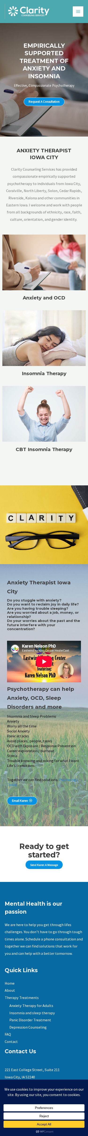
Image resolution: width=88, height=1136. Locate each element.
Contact (11, 1041)
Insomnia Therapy (44, 373)
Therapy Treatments (22, 997)
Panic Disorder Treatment (30, 1020)
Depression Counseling (28, 1027)
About (10, 990)
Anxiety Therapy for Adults (31, 1005)
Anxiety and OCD (44, 298)
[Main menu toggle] (78, 11)
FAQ (8, 1034)
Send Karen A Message (44, 865)
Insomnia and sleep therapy (32, 1012)
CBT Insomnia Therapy (44, 449)
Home (10, 983)
